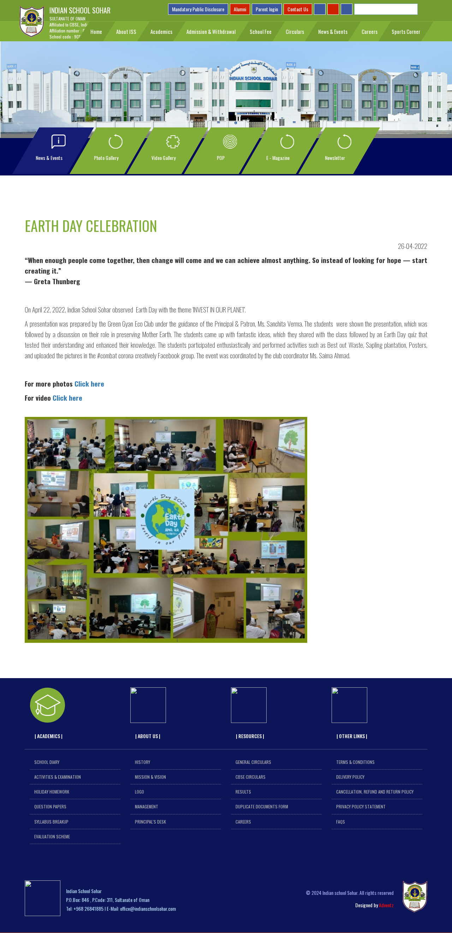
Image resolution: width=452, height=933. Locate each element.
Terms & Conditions (355, 762)
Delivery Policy (350, 777)
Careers (243, 822)
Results (243, 792)
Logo (139, 792)
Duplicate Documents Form (262, 806)
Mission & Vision (150, 777)
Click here (89, 383)
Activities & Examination (57, 777)
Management (146, 806)
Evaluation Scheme (52, 836)
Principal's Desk (150, 822)
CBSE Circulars (251, 777)
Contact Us (297, 9)
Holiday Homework (51, 792)
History (142, 762)
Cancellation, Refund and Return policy (375, 792)
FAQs (340, 822)
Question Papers (50, 806)
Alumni (240, 9)
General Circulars (253, 762)
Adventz (386, 905)
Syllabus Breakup (51, 822)
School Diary (46, 762)
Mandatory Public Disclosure (198, 9)
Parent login (267, 9)
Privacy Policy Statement (361, 806)
